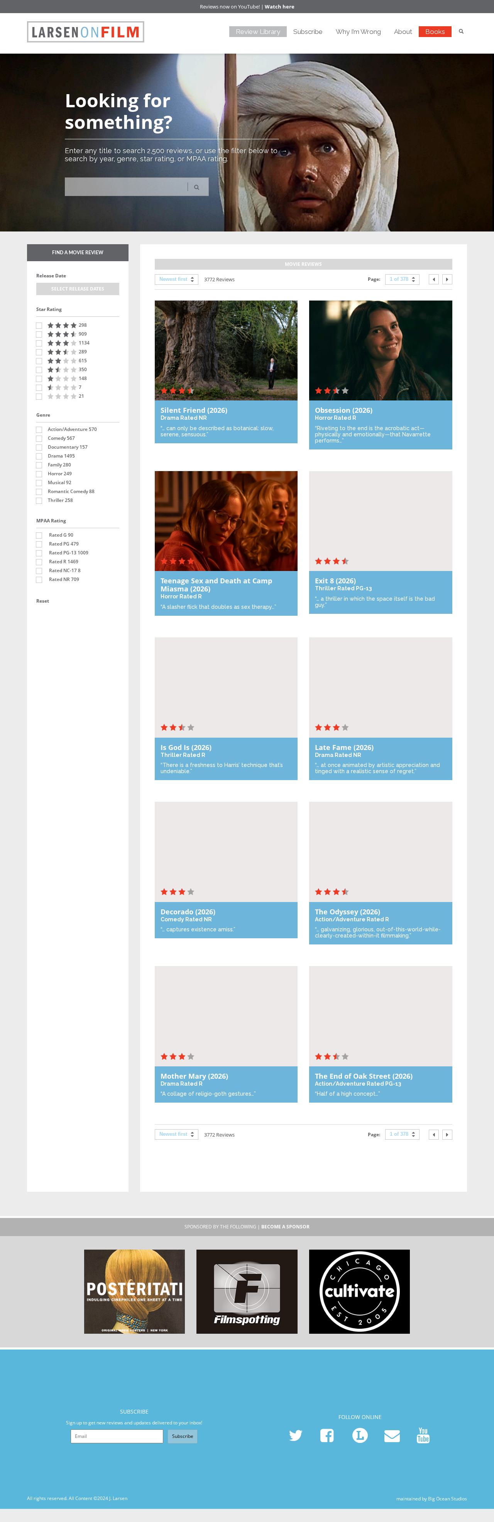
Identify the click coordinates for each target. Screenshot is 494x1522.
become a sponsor (285, 1226)
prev (434, 279)
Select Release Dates (77, 288)
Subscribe (308, 31)
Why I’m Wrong (358, 31)
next (447, 279)
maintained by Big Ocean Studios (431, 1498)
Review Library (258, 31)
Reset (42, 601)
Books (435, 31)
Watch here (279, 6)
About (403, 31)
